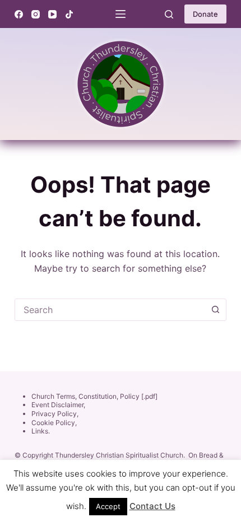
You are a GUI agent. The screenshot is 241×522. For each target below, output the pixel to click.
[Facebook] (19, 14)
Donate (205, 14)
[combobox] (110, 310)
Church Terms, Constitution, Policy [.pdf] (94, 396)
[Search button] (215, 309)
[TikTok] (69, 14)
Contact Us (152, 506)
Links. (40, 431)
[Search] (169, 14)
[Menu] (120, 14)
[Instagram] (35, 14)
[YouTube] (52, 14)
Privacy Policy (54, 413)
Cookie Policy (53, 422)
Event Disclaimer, (58, 404)
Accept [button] (108, 506)
